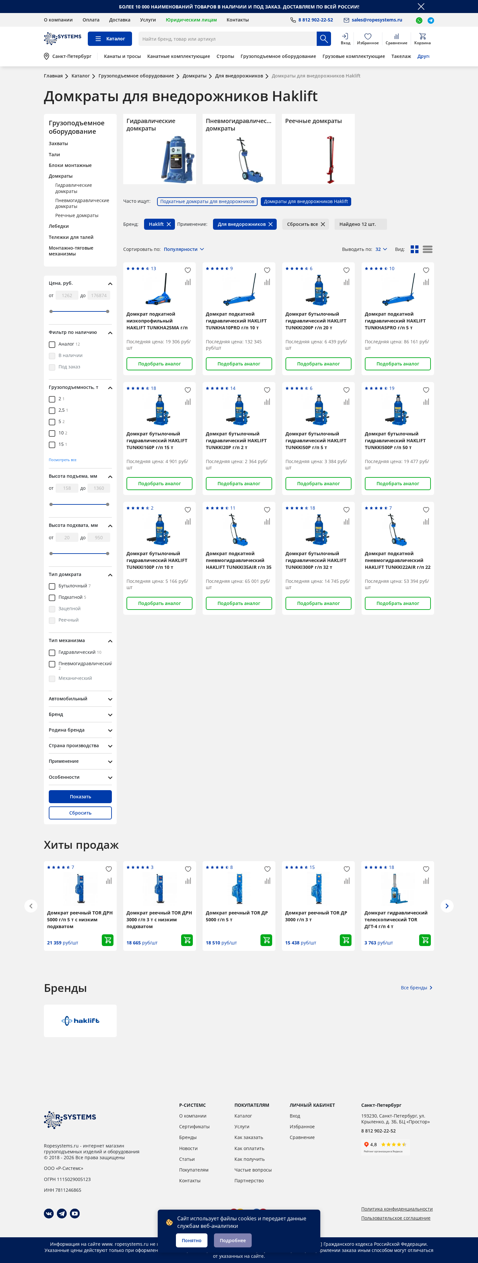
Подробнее (233, 1240)
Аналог (69, 344)
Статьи (187, 1159)
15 (63, 444)
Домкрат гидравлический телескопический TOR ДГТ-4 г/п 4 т (396, 919)
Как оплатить (249, 1148)
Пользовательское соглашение (396, 1218)
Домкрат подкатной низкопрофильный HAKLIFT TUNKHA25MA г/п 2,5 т (157, 324)
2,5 (63, 410)
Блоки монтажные (70, 165)
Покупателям (193, 1170)
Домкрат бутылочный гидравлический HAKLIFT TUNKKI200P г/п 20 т (315, 321)
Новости (188, 1148)
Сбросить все (302, 224)
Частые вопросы (253, 1170)
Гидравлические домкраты (73, 188)
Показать (80, 796)
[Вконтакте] (49, 1213)
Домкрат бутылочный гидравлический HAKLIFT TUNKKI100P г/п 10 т (156, 560)
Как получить (249, 1159)
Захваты (58, 143)
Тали (54, 154)
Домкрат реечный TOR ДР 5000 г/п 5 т (237, 916)
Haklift (156, 224)
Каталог (243, 1116)
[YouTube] (75, 1213)
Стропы (225, 56)
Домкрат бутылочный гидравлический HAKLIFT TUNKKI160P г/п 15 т (156, 440)
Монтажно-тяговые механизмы (71, 251)
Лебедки (59, 226)
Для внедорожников (242, 224)
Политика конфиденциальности (397, 1209)
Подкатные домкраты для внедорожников (207, 201)
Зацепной (70, 608)
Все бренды (414, 987)
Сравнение (302, 1137)
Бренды (188, 1137)
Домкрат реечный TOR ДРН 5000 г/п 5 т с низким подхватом (80, 919)
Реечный (69, 620)
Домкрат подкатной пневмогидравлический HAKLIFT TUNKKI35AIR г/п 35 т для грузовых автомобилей (239, 567)
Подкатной (72, 597)
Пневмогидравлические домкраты (82, 203)
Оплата (91, 20)
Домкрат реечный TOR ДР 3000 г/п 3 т (316, 916)
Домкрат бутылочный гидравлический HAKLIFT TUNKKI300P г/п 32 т (315, 560)
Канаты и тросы (122, 56)
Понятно (192, 1240)
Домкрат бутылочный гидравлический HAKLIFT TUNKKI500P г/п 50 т (395, 440)
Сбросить (80, 813)
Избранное (302, 1126)
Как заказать (248, 1137)
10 (63, 433)
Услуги (148, 20)
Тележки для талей (71, 237)
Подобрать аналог (159, 364)
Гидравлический (80, 652)
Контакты (238, 20)
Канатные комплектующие (178, 56)
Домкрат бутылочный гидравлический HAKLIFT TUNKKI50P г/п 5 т (315, 440)
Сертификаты (194, 1126)
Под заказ (69, 367)
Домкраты (61, 176)
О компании (58, 20)
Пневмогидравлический (86, 665)
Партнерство (249, 1180)
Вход (295, 1116)
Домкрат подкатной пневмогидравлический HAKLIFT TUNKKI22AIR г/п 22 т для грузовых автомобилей (398, 567)
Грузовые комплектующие (354, 56)
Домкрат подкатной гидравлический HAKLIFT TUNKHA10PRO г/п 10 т (236, 321)
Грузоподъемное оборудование (278, 56)
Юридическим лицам (191, 20)
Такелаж (401, 56)
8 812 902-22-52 (378, 1131)
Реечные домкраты (77, 215)
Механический (75, 678)
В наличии (71, 355)
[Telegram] (62, 1213)
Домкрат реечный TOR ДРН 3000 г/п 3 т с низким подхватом (159, 919)
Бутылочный (75, 586)
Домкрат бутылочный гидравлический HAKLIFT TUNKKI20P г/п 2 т (236, 440)
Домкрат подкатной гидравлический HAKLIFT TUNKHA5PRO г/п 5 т (395, 321)
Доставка (119, 20)
